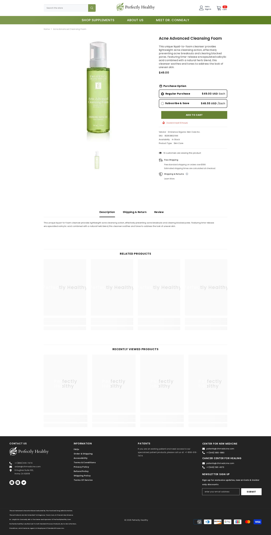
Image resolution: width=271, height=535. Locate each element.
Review (159, 212)
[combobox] (66, 8)
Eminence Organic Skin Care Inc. (184, 132)
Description (107, 212)
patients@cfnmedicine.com (220, 448)
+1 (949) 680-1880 (215, 452)
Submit (251, 491)
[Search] (70, 8)
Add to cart (194, 115)
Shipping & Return (134, 212)
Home (47, 29)
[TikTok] (17, 482)
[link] (65, 323)
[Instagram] (11, 482)
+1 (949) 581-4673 (215, 467)
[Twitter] (23, 482)
